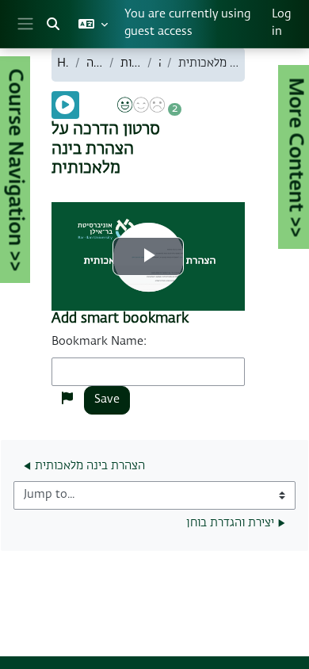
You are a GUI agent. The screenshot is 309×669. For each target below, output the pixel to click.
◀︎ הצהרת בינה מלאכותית (84, 466)
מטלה (159, 63)
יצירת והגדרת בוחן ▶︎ (235, 523)
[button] (53, 24)
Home (63, 63)
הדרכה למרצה (94, 63)
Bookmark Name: (99, 341)
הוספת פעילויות (130, 63)
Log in (281, 23)
